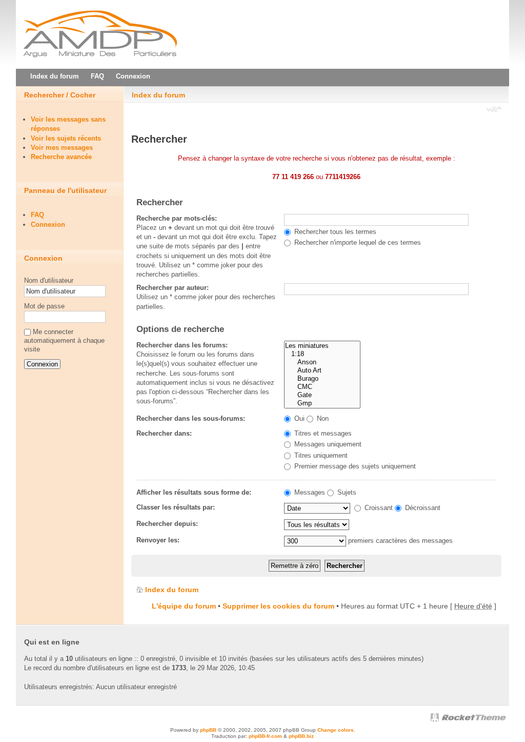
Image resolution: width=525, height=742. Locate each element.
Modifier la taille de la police (494, 109)
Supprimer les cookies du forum (278, 606)
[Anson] (322, 362)
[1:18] (322, 354)
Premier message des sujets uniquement (354, 466)
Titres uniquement (320, 455)
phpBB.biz (301, 736)
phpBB (208, 730)
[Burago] (322, 379)
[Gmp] (322, 403)
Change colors (335, 730)
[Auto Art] (322, 370)
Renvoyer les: (157, 540)
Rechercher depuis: (167, 524)
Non (322, 418)
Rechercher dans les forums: (182, 345)
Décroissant (421, 508)
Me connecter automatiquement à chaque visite (64, 340)
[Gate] (322, 395)
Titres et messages (322, 433)
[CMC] (322, 387)
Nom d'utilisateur (48, 280)
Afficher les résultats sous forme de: (193, 492)
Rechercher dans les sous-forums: (190, 418)
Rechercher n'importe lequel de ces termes (356, 242)
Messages (308, 492)
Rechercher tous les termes (334, 232)
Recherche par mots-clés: (176, 218)
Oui (298, 418)
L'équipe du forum (184, 606)
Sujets (345, 492)
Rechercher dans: (164, 433)
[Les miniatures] (322, 346)
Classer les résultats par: (175, 507)
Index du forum (158, 95)
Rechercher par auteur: (172, 287)
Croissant (377, 508)
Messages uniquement (326, 444)
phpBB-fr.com (265, 736)
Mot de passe (44, 306)
